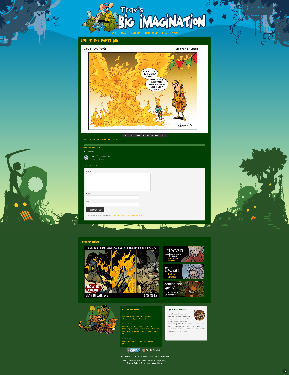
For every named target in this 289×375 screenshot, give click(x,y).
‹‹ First (125, 135)
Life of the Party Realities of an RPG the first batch (104, 139)
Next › (157, 135)
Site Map (163, 360)
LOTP (113, 33)
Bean (123, 33)
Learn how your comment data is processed (128, 215)
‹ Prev (132, 135)
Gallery (136, 33)
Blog (164, 33)
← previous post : (87, 148)
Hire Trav (151, 33)
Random (150, 135)
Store (175, 33)
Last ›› (164, 135)
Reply (110, 156)
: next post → (97, 148)
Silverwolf (94, 156)
